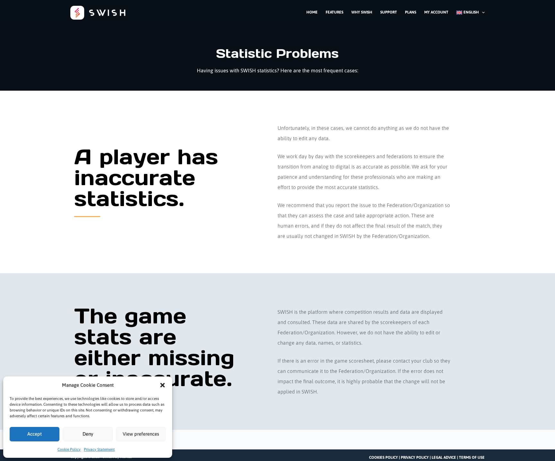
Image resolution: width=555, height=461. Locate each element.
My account (436, 12)
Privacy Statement (99, 449)
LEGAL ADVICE (444, 457)
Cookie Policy (69, 449)
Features (334, 12)
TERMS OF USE (472, 457)
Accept (34, 434)
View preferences (141, 434)
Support (388, 12)
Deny (88, 434)
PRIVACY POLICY (415, 457)
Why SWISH (361, 12)
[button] (162, 385)
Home (312, 12)
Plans (410, 12)
